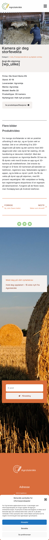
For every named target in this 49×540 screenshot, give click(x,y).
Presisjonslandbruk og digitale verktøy (28, 57)
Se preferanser (24, 535)
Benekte (24, 528)
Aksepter (24, 522)
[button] (45, 499)
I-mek (11, 57)
